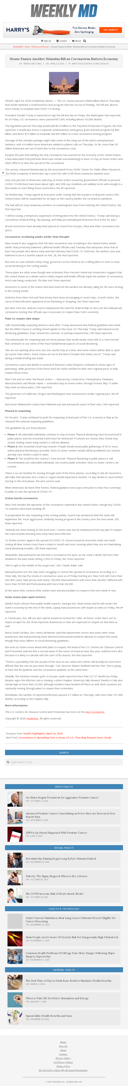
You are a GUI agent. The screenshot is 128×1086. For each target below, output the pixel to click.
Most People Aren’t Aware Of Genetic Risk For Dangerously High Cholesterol (72, 937)
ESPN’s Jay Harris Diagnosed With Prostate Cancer (56, 832)
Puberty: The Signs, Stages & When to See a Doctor (56, 876)
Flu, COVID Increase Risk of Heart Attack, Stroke (55, 893)
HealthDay (32, 718)
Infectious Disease (82, 63)
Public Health (101, 63)
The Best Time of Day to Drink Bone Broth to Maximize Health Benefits (68, 980)
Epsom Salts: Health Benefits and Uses (49, 1015)
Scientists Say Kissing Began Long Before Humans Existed (61, 858)
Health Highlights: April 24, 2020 (43, 733)
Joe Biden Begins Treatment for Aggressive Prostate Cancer (62, 797)
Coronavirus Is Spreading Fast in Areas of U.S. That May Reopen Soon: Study (65, 737)
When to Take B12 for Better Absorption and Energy (57, 998)
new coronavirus (95, 712)
